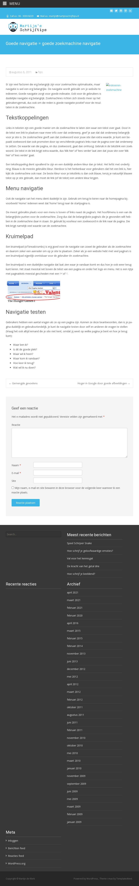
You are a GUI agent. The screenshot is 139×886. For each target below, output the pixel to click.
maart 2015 (74, 630)
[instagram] (121, 12)
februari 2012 (75, 699)
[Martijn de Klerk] (24, 26)
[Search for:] (33, 534)
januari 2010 (74, 768)
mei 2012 (72, 676)
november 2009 (76, 776)
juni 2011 (72, 722)
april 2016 (72, 623)
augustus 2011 (75, 715)
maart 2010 (74, 760)
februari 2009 (75, 814)
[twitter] (116, 12)
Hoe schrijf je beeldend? (81, 574)
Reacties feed (16, 856)
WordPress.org (16, 863)
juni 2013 (72, 661)
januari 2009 (74, 822)
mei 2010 (72, 753)
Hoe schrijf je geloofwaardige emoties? (90, 550)
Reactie (16, 425)
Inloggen (13, 840)
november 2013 (76, 653)
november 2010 (76, 738)
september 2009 (76, 783)
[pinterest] (125, 12)
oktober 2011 (75, 707)
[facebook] (111, 12)
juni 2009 (72, 791)
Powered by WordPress (86, 878)
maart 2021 (74, 600)
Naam (16, 465)
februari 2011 (75, 730)
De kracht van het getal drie (83, 566)
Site (14, 481)
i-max (110, 878)
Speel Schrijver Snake (79, 543)
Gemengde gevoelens (23, 383)
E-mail (16, 473)
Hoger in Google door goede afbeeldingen (103, 383)
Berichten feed (16, 848)
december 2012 (76, 669)
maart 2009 (74, 806)
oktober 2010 (75, 745)
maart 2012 (74, 692)
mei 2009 (72, 799)
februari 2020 (75, 615)
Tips (40, 72)
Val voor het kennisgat (80, 558)
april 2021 (72, 592)
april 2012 (72, 684)
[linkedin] (130, 12)
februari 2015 (75, 638)
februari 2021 (75, 607)
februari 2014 (75, 646)
